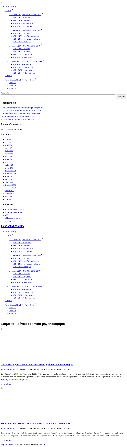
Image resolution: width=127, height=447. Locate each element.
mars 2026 (8, 148)
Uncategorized (10, 221)
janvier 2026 (9, 154)
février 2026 (9, 151)
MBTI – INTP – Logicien (21, 20)
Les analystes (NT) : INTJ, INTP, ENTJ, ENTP (25, 15)
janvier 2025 (9, 168)
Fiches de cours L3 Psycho (14, 209)
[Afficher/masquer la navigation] (1, 2)
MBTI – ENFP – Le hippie (22, 42)
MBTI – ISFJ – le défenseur (22, 54)
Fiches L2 (12, 86)
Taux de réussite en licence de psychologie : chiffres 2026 (21, 110)
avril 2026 (8, 145)
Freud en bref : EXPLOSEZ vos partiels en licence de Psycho (35, 423)
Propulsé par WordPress (9, 445)
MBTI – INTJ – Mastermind (22, 18)
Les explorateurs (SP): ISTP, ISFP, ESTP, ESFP (25, 61)
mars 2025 (8, 162)
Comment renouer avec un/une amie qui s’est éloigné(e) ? (21, 113)
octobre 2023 (9, 191)
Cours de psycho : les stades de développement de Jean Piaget (37, 364)
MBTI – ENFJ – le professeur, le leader (26, 39)
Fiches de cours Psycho (13, 212)
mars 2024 (8, 179)
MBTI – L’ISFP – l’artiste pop (23, 67)
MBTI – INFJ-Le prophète (21, 33)
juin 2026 (8, 142)
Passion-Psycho (12, 226)
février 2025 (9, 165)
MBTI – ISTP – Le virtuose (22, 64)
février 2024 (9, 182)
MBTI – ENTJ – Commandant (23, 26)
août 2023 (8, 196)
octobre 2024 (9, 176)
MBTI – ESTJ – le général (22, 52)
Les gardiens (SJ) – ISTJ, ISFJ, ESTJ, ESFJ (24, 46)
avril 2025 (8, 159)
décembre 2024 (10, 171)
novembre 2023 (10, 188)
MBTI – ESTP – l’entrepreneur (23, 70)
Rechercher (5, 93)
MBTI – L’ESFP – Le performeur (24, 73)
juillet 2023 (9, 199)
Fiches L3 (12, 88)
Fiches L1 (12, 83)
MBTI (7, 215)
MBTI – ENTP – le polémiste (23, 23)
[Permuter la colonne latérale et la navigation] (1, 318)
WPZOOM (43, 445)
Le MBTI (8, 11)
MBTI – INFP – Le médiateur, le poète (26, 36)
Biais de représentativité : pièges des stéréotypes (18, 116)
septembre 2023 (10, 194)
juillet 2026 (9, 139)
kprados (6, 369)
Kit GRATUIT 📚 (10, 6)
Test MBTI (8, 76)
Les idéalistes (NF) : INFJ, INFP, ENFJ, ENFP (25, 30)
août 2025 (8, 156)
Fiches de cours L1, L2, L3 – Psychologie (19, 80)
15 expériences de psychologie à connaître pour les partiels (22, 108)
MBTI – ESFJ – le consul (21, 49)
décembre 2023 (10, 185)
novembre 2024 (10, 173)
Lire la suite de (6, 384)
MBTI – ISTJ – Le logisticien (22, 57)
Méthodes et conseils (12, 218)
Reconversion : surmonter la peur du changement (18, 119)
